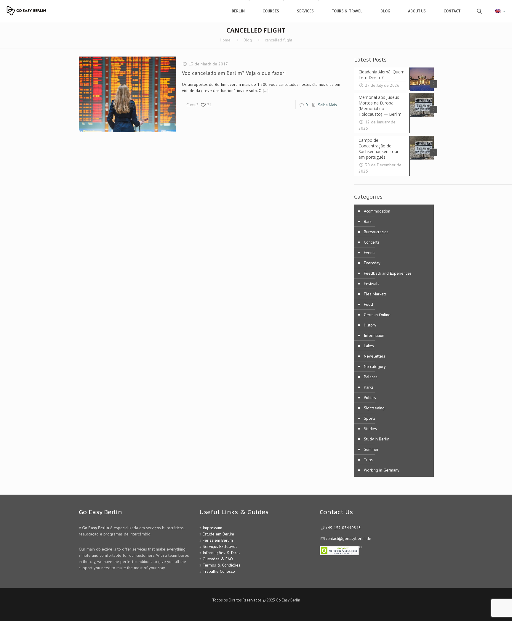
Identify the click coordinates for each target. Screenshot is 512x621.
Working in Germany (381, 470)
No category (375, 366)
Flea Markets (375, 294)
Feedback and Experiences (388, 273)
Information (374, 335)
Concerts (371, 242)
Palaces (370, 376)
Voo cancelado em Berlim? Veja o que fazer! (234, 73)
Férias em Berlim (218, 540)
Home (225, 40)
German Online (377, 314)
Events (369, 252)
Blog (248, 40)
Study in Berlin (376, 439)
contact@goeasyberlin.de (348, 538)
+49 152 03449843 (343, 527)
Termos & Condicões (221, 565)
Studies (370, 428)
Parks (368, 387)
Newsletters (374, 356)
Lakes (369, 345)
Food (368, 304)
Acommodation (377, 211)
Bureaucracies (376, 231)
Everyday (372, 263)
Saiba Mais (327, 104)
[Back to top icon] (483, 609)
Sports (369, 418)
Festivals (371, 283)
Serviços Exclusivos (220, 546)
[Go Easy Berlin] (43, 8)
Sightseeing (374, 408)
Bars (368, 221)
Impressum (212, 527)
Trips (368, 459)
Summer (371, 449)
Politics (370, 397)
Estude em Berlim (218, 534)
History (370, 325)
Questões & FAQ (218, 559)
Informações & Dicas (221, 552)
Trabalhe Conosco (219, 571)
